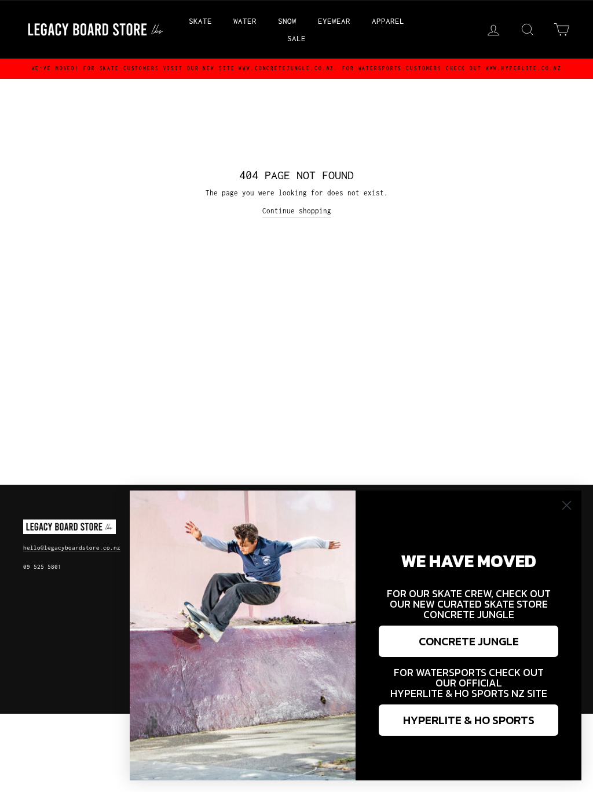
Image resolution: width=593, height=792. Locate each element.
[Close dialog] (567, 505)
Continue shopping (296, 211)
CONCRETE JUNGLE (469, 641)
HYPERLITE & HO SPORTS (469, 720)
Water (245, 21)
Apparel (388, 21)
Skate (200, 21)
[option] (296, 68)
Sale (296, 38)
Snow (287, 21)
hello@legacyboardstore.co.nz (71, 547)
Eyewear (334, 21)
